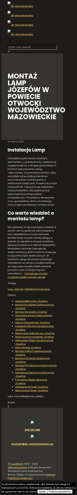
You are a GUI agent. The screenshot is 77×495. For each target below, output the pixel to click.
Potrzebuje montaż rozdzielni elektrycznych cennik (27, 275)
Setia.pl (50, 474)
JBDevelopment (17, 467)
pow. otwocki (16, 289)
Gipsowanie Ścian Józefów (31, 390)
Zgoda (42, 491)
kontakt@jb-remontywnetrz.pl (32, 444)
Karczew (44, 289)
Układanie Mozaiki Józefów (31, 387)
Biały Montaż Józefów (28, 347)
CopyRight (16, 464)
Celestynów (31, 289)
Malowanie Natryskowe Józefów (35, 333)
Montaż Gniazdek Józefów (31, 312)
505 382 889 (32, 430)
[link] (9, 51)
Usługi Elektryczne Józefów (31, 301)
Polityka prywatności (20, 478)
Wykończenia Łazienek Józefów (34, 337)
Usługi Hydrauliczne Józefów (32, 322)
